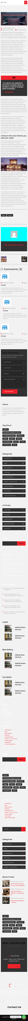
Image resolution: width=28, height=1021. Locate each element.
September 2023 (9, 524)
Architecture (7, 458)
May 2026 (7, 514)
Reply (25, 283)
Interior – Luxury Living (10, 481)
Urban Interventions (10, 495)
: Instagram (14, 1001)
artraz (6, 588)
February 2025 (8, 519)
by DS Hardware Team (8, 28)
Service (10, 215)
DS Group (7, 472)
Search (5, 538)
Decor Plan (20, 435)
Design (5, 438)
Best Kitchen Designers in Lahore (12, 432)
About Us (13, 966)
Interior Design (8, 486)
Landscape (7, 491)
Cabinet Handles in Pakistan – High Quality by (17, 893)
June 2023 (7, 528)
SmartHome (7, 444)
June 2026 (7, 510)
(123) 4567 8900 (15, 956)
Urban (14, 444)
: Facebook (7, 1001)
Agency (5, 429)
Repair (3, 215)
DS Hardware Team (14, 245)
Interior (12, 438)
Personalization (7, 441)
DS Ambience (8, 468)
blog (5, 463)
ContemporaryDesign (9, 435)
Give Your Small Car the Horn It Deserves (13, 575)
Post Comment (9, 391)
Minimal (19, 438)
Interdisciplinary (21, 30)
